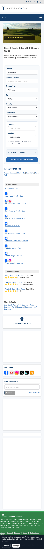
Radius (11, 133)
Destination (10, 113)
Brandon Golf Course (12, 226)
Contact (10, 533)
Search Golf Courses (23, 159)
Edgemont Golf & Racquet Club (16, 241)
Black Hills (21, 173)
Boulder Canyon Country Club (16, 218)
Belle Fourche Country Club (15, 211)
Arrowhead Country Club (14, 196)
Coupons (20, 307)
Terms (25, 533)
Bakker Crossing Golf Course (15, 203)
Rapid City (30, 173)
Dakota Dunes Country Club (15, 233)
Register (41, 2)
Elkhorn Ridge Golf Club (13, 256)
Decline (6, 546)
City (7, 95)
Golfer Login (32, 2)
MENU (4, 17)
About (2, 533)
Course (9, 68)
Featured (28, 307)
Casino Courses (10, 173)
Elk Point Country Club (13, 248)
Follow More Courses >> (14, 263)
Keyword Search (12, 77)
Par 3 (14, 307)
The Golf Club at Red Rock (15, 289)
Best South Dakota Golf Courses (16, 305)
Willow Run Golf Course (13, 282)
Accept (16, 546)
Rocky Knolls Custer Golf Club (16, 275)
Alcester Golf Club (11, 188)
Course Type (11, 86)
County (9, 104)
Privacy (17, 533)
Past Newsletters (34, 393)
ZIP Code (11, 125)
